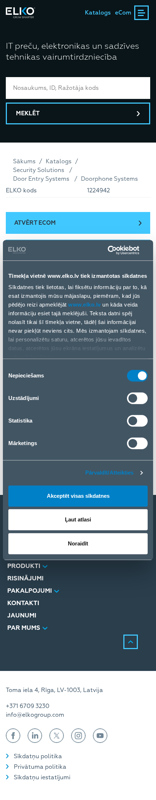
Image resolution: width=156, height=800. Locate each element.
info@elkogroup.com (35, 715)
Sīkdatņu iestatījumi (42, 777)
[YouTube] (100, 735)
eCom (123, 12)
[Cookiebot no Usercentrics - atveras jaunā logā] (116, 250)
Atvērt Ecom (35, 223)
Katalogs (98, 12)
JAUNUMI (21, 615)
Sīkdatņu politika (38, 756)
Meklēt (28, 113)
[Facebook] (13, 735)
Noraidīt (78, 543)
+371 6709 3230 (27, 706)
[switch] (137, 398)
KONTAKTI (23, 603)
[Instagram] (78, 735)
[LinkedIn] (35, 735)
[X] (56, 735)
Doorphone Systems (109, 179)
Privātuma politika (40, 767)
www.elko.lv (84, 304)
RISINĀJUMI (25, 578)
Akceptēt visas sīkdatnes (78, 496)
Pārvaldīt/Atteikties (109, 472)
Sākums (24, 161)
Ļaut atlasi (78, 519)
